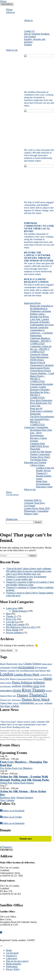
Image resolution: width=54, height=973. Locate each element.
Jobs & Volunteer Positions (37, 34)
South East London (15, 624)
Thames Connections (40, 454)
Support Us (11, 955)
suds (14, 696)
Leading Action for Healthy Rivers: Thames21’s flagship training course (45, 473)
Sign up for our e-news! (17, 961)
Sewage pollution (14, 632)
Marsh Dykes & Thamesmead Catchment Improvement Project (41, 365)
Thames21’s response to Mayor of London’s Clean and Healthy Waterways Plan (30, 583)
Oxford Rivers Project (40, 370)
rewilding (27, 686)
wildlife (15, 706)
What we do (12, 50)
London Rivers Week (26, 674)
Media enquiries (13, 963)
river (36, 686)
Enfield (14, 667)
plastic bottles (5, 683)
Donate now (12, 519)
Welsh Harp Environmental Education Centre (44, 484)
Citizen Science (37, 465)
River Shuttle (12, 630)
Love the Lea (12, 621)
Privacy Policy (13, 969)
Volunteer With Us (33, 500)
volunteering (26, 702)
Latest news (11, 608)
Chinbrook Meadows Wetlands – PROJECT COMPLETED (40, 341)
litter (48, 670)
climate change (47, 664)
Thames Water (6, 703)
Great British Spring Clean (29, 671)
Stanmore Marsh (6, 696)
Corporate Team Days (34, 503)
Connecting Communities (36, 427)
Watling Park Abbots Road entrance (17, 783)
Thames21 (38, 694)
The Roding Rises (38, 459)
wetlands (48, 703)
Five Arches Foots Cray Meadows (16, 768)
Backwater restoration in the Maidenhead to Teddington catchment (41, 308)
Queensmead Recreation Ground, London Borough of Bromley (41, 387)
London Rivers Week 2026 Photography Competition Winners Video (37, 511)
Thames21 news (5, 700)
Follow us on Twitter (12, 817)
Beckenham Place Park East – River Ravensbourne (41, 433)
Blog (8, 613)
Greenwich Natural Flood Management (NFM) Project (39, 357)
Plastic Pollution (22, 682)
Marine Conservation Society (22, 679)
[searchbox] (20, 522)
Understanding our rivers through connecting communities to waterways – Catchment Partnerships (42, 330)
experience (11, 671)
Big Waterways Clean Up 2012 (21, 627)
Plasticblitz (35, 449)
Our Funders (30, 36)
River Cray (11, 619)
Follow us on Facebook (13, 810)
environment (26, 667)
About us (10, 12)
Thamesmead (16, 700)
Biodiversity (12, 663)
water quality (39, 703)
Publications (12, 966)
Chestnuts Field (37, 443)
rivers (17, 690)
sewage (49, 690)
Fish (17, 671)
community (5, 667)
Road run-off (36, 408)
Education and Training (35, 462)
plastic (47, 678)
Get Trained (29, 505)
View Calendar (7, 800)
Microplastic (38, 679)
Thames (22, 695)
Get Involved (12, 495)
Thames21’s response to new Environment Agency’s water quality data (26, 578)
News (9, 492)
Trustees (28, 44)
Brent (20, 664)
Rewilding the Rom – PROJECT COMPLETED (40, 395)
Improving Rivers (32, 303)
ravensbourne (5, 686)
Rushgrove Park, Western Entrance (16, 797)
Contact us (7, 899)
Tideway (16, 703)
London (6, 674)
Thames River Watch (40, 457)
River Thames (33, 690)
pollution (39, 682)
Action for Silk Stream (40, 451)
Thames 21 (11, 616)
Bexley (3, 664)
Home (9, 950)
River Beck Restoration (41, 400)
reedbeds (16, 686)
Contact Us (29, 31)
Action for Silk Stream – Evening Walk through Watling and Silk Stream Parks (24, 778)
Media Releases (19, 611)
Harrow (42, 670)
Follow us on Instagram (13, 823)
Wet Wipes (5, 706)
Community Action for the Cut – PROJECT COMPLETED (40, 349)
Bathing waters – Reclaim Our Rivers (39, 315)
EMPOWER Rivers (39, 446)
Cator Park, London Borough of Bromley (40, 320)
